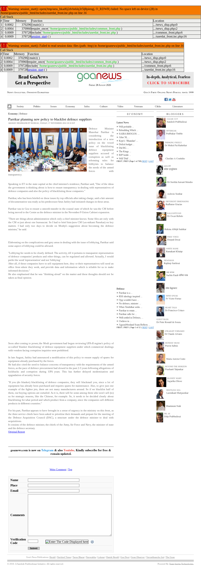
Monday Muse (172, 343)
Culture (104, 106)
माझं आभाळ (170, 272)
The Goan (170, 557)
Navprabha (91, 557)
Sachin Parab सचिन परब (177, 275)
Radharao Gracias (174, 204)
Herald (52, 557)
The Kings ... (125, 151)
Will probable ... (126, 126)
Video (120, 106)
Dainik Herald (112, 557)
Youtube (69, 450)
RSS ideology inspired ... (130, 296)
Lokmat (101, 557)
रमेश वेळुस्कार (171, 288)
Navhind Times (64, 557)
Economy (70, 106)
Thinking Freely (173, 142)
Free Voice (173, 237)
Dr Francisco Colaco (174, 310)
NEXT (144, 161)
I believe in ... (125, 321)
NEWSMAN (169, 260)
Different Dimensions (177, 201)
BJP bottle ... (125, 155)
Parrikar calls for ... (128, 314)
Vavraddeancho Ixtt (155, 557)
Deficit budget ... (126, 144)
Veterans (138, 106)
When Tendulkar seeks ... (130, 307)
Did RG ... (124, 148)
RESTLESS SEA (173, 390)
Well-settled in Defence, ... (131, 317)
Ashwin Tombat (174, 193)
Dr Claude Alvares (173, 333)
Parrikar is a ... (125, 293)
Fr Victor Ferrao (173, 298)
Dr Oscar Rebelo (175, 215)
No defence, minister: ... (130, 303)
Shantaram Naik (173, 405)
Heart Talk (171, 307)
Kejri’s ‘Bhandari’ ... (128, 140)
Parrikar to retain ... (128, 310)
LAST (151, 161)
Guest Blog (162, 319)
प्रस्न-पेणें (167, 166)
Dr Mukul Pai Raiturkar (176, 145)
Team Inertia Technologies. (181, 564)
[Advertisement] (61, 310)
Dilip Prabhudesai (172, 416)
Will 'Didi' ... (125, 158)
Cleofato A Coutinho (175, 158)
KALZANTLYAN (174, 213)
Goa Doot (125, 557)
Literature (178, 106)
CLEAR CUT (172, 119)
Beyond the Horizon (176, 366)
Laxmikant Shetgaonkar (177, 392)
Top (70, 469)
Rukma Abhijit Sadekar (175, 229)
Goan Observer (138, 557)
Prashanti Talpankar (174, 369)
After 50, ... (124, 137)
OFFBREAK (171, 131)
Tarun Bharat (78, 557)
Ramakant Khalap (174, 251)
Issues (53, 106)
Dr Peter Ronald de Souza (168, 322)
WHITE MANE (172, 249)
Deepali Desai (173, 239)
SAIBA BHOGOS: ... (129, 133)
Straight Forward (174, 331)
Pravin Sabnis (171, 345)
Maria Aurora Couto (175, 358)
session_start (39, 36)
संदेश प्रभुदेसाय (170, 169)
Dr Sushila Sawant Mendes (180, 181)
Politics (36, 106)
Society (20, 106)
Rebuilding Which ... (128, 130)
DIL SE (167, 414)
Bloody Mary (174, 378)
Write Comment (58, 469)
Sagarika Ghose (174, 380)
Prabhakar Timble (174, 133)
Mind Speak (172, 296)
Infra (87, 106)
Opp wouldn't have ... (129, 300)
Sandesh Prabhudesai (177, 121)
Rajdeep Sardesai (172, 263)
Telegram (47, 450)
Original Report (16, 431)
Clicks (158, 106)
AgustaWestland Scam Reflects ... (134, 324)
